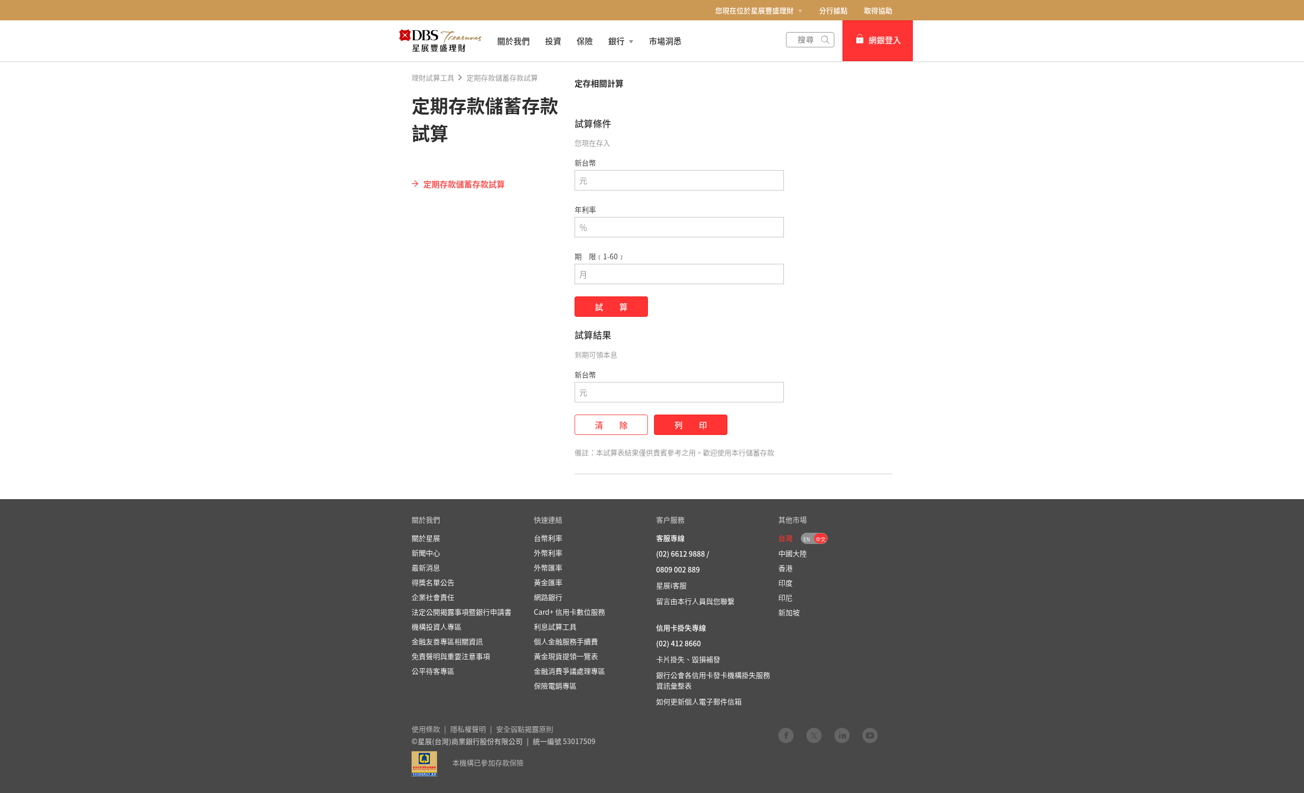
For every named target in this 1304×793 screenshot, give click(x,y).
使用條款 (426, 729)
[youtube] (870, 735)
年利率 (585, 209)
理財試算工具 (433, 77)
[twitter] (814, 735)
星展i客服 (671, 585)
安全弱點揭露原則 (524, 729)
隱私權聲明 (468, 729)
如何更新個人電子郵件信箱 (699, 701)
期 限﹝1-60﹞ (600, 256)
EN (806, 539)
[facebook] (786, 735)
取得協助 (878, 10)
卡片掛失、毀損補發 (688, 659)
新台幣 (585, 162)
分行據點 (833, 10)
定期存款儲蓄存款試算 (502, 77)
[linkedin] (842, 735)
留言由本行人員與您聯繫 (695, 601)
